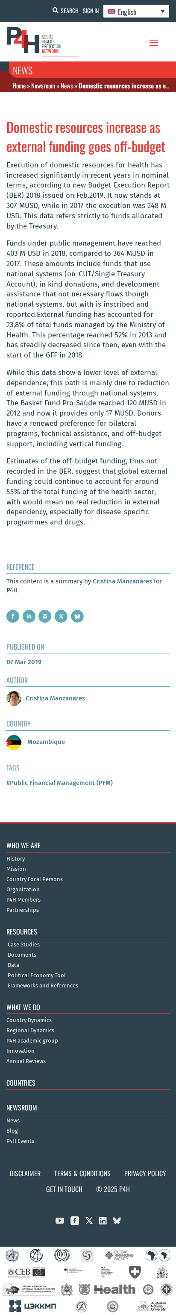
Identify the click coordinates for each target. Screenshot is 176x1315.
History (15, 859)
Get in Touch (64, 1189)
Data (13, 965)
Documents (22, 955)
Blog (12, 1131)
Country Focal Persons (34, 879)
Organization (23, 890)
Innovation (20, 1051)
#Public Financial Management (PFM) (59, 783)
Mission (16, 869)
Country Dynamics (29, 1020)
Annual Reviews (26, 1061)
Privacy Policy (145, 1173)
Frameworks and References (43, 986)
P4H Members (23, 900)
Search (70, 10)
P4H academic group (32, 1041)
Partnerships (22, 910)
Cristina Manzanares (122, 581)
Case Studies (24, 945)
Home (19, 85)
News (67, 85)
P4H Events (20, 1141)
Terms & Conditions (82, 1173)
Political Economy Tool (37, 975)
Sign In (91, 10)
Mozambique (45, 742)
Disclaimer (25, 1173)
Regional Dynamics (30, 1031)
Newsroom (43, 85)
